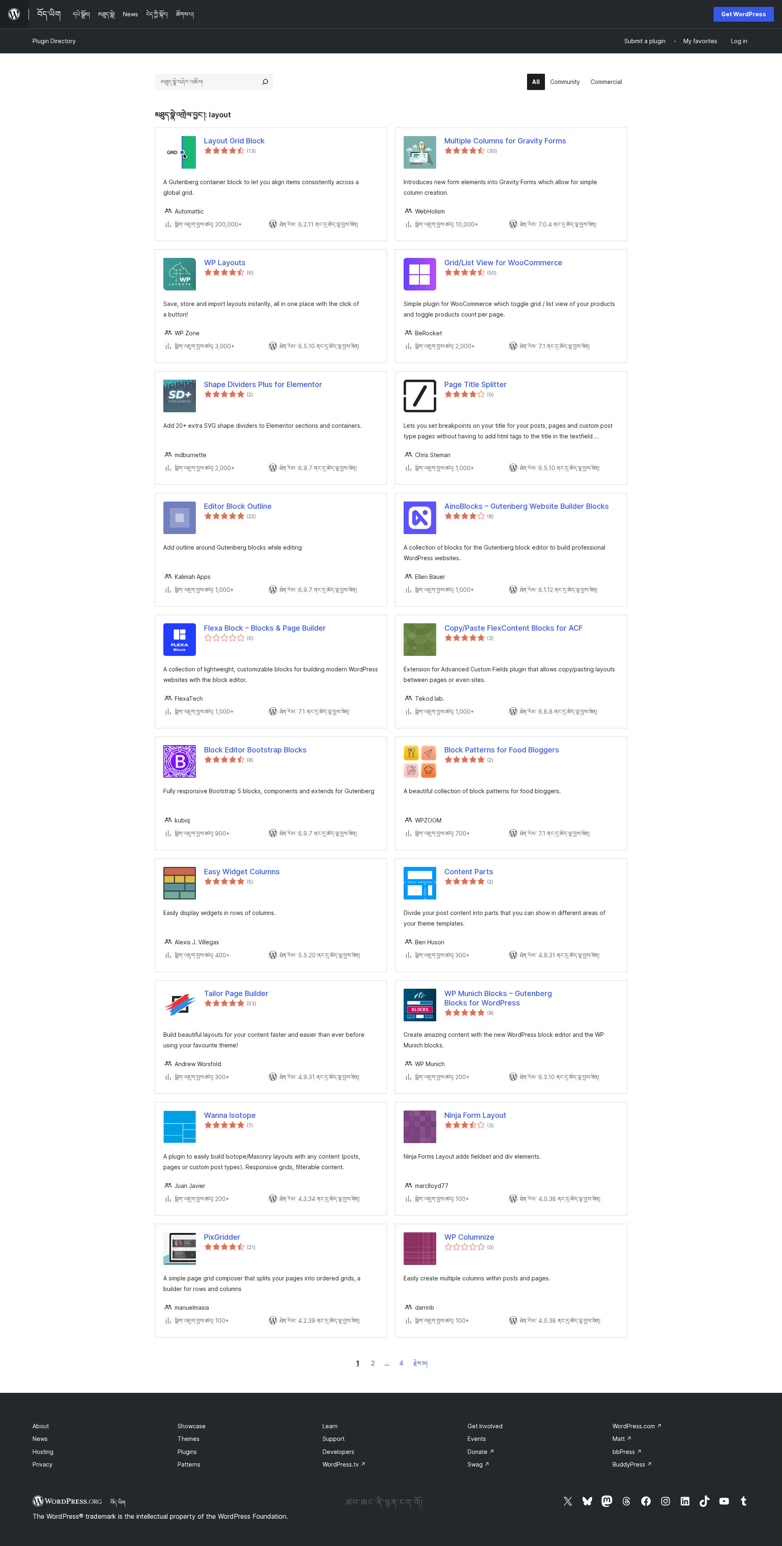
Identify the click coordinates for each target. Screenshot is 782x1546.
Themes (189, 1438)
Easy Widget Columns (242, 871)
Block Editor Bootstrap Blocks (255, 750)
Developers (338, 1451)
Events (477, 1438)
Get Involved (485, 1426)
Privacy (43, 1464)
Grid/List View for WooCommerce (503, 262)
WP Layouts (225, 262)
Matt (622, 1438)
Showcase (192, 1426)
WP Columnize (469, 1237)
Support (334, 1438)
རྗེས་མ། (420, 1363)
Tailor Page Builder (236, 993)
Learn (330, 1426)
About (41, 1426)
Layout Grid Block (234, 140)
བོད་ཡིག (117, 1502)
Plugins (187, 1451)
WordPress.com (637, 1426)
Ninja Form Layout (475, 1115)
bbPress (627, 1451)
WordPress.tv (344, 1464)
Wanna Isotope (230, 1115)
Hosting (43, 1451)
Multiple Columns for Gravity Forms (505, 140)
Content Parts (468, 871)
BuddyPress (632, 1464)
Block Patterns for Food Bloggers (501, 750)
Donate (481, 1451)
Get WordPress (743, 14)
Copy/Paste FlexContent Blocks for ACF (513, 628)
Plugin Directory (54, 40)
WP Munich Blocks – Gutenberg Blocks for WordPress (498, 998)
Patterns (189, 1464)
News (40, 1438)
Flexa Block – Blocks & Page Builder (265, 628)
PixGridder (222, 1237)
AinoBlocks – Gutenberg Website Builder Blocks (526, 506)
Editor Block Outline (238, 506)
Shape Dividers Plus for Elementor (263, 384)
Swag (479, 1464)
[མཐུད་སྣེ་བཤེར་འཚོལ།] (265, 82)
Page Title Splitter (475, 384)
